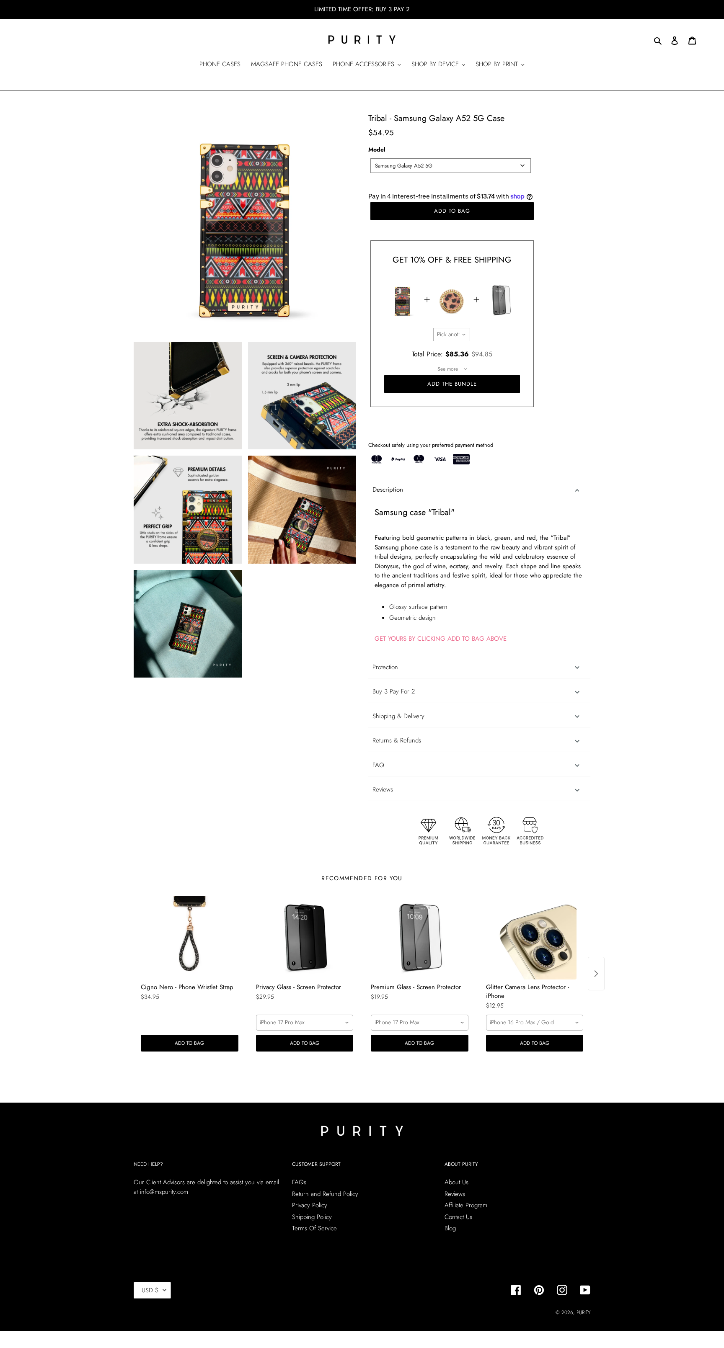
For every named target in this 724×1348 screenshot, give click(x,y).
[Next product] (596, 973)
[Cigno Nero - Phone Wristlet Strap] (189, 937)
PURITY (583, 1312)
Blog (450, 1228)
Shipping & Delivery (398, 716)
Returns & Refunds (396, 740)
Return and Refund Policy (325, 1194)
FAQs (299, 1182)
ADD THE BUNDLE (452, 384)
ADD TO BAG (189, 1043)
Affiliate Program (466, 1205)
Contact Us (458, 1217)
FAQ (378, 765)
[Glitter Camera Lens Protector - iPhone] (535, 937)
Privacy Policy (309, 1205)
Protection (385, 667)
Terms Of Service (314, 1228)
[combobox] (450, 165)
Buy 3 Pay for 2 (393, 691)
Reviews (455, 1194)
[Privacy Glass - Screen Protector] (305, 937)
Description (387, 489)
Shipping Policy (312, 1217)
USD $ (150, 1290)
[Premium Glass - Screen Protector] (419, 937)
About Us (456, 1182)
